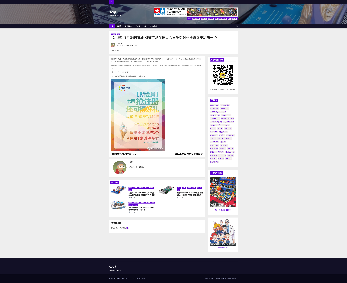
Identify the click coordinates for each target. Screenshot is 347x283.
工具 (145, 26)
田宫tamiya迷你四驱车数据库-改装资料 (225, 279)
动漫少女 (224, 108)
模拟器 (223, 148)
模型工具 (214, 148)
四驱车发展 (214, 118)
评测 (118, 34)
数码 (229, 19)
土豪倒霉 (226, 125)
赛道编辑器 (153, 26)
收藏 (213, 138)
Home (206, 279)
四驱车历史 (226, 115)
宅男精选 (223, 132)
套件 (220, 128)
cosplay (214, 105)
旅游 (228, 138)
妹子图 (213, 132)
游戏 (213, 152)
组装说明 (214, 155)
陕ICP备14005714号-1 (115, 279)
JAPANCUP (224, 105)
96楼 (112, 12)
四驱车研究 (210, 19)
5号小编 (132, 197)
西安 (136, 45)
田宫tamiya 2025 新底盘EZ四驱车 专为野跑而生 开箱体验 (141, 209)
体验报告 (132, 45)
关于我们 (211, 279)
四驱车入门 (215, 115)
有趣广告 (214, 145)
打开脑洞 (230, 135)
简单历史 (230, 152)
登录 (127, 228)
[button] (237, 26)
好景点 (228, 128)
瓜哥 (120, 43)
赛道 (230, 155)
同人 (223, 112)
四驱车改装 (203, 19)
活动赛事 (113, 34)
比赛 (230, 148)
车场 (221, 159)
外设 (213, 128)
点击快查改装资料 (222, 248)
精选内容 (151, 187)
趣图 (216, 19)
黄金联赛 (214, 162)
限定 (228, 159)
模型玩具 (141, 187)
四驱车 (119, 26)
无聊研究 (234, 19)
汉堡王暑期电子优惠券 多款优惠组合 (189, 154)
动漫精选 (214, 112)
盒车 (146, 187)
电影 (220, 152)
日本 (223, 142)
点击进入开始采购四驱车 (223, 210)
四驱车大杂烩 (196, 19)
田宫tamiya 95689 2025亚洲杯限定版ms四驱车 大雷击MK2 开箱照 (190, 194)
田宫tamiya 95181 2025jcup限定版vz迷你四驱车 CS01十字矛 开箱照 (141, 194)
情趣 (221, 135)
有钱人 (223, 145)
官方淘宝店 (142, 279)
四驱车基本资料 (222, 19)
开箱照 (138, 26)
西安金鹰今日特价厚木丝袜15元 (124, 154)
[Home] (112, 26)
